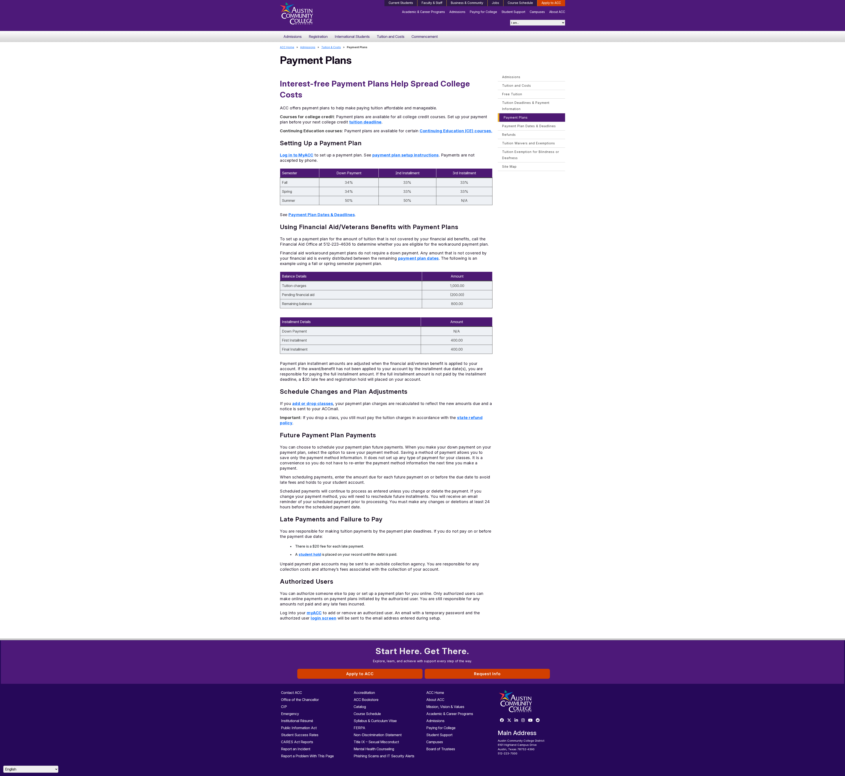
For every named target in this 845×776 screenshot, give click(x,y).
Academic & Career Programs (423, 12)
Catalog (360, 706)
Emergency (290, 714)
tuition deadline (365, 122)
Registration (318, 36)
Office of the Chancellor (300, 699)
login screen (323, 618)
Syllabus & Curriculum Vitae (375, 721)
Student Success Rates (299, 735)
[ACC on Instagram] (523, 720)
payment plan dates (418, 258)
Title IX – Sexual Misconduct (376, 742)
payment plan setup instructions (405, 155)
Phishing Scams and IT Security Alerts (384, 756)
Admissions (457, 12)
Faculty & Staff (432, 3)
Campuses (537, 12)
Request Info (487, 673)
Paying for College (483, 12)
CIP (284, 706)
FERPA (359, 728)
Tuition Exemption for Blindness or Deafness (530, 155)
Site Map (509, 166)
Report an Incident (295, 749)
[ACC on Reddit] (538, 720)
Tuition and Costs (390, 36)
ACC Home (287, 47)
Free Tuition (512, 94)
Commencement (424, 36)
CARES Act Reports (297, 742)
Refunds (509, 134)
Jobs (495, 3)
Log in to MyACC (296, 155)
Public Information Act (299, 728)
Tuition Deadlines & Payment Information (525, 106)
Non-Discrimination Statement (378, 735)
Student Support (513, 12)
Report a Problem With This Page (307, 756)
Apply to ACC (551, 3)
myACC (314, 613)
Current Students (401, 3)
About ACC (557, 12)
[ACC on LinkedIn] (516, 720)
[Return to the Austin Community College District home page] (313, 14)
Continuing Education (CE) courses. (456, 131)
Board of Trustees (440, 749)
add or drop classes (312, 403)
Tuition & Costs (331, 47)
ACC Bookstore (366, 699)
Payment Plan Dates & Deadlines (321, 214)
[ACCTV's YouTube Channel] (530, 720)
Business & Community (467, 3)
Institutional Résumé (297, 721)
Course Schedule (520, 3)
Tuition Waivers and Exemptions (528, 143)
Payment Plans (516, 117)
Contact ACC (291, 692)
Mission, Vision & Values (445, 706)
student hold (310, 554)
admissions (307, 47)
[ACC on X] (509, 720)
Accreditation (364, 692)
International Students (352, 36)
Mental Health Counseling (374, 749)
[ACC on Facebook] (502, 720)
